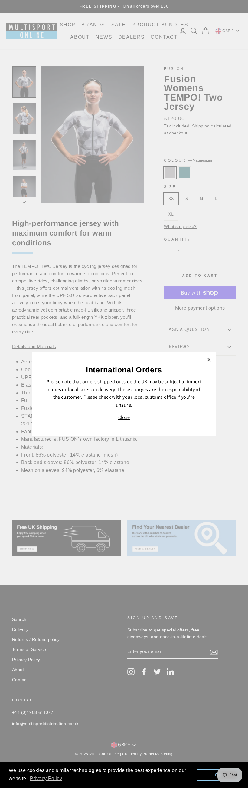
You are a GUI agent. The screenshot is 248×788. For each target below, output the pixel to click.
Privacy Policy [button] (46, 778)
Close (124, 417)
